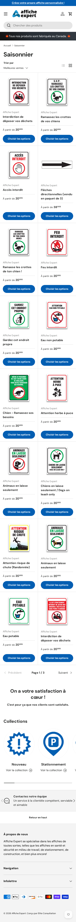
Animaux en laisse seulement (15, 488)
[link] (15, 673)
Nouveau (19, 764)
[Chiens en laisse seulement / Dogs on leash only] (57, 460)
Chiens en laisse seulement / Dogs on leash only (55, 490)
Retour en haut (38, 817)
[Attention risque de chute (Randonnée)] (19, 538)
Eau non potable (52, 340)
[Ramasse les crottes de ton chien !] (19, 242)
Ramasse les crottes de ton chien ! (17, 269)
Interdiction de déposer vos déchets (18, 119)
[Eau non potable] (57, 315)
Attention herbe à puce (57, 413)
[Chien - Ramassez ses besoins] (19, 388)
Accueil (7, 45)
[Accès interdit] (19, 165)
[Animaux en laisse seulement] (19, 460)
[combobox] (38, 25)
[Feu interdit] (57, 242)
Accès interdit (13, 190)
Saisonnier (19, 45)
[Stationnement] (53, 744)
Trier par (9, 62)
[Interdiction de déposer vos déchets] (19, 92)
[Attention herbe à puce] (57, 388)
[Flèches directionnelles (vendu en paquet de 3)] (57, 165)
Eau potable (11, 636)
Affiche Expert (19, 913)
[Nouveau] (19, 744)
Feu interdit (49, 267)
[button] (70, 14)
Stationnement (53, 764)
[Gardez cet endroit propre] (19, 315)
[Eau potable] (19, 611)
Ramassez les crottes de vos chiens (56, 119)
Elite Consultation (47, 913)
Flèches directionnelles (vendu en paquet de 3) (56, 194)
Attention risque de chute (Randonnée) (16, 565)
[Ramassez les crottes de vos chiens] (57, 92)
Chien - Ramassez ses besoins (18, 415)
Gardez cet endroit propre (16, 342)
